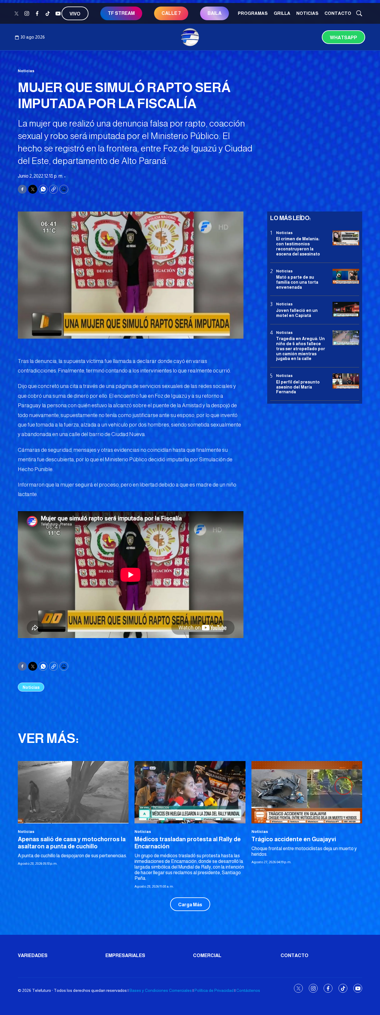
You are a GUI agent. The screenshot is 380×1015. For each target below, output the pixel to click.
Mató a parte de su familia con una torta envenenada (297, 282)
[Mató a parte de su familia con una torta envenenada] (345, 276)
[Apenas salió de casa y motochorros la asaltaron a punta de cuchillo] (73, 792)
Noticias (307, 13)
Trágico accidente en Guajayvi (293, 839)
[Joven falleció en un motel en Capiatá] (345, 309)
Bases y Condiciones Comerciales (160, 990)
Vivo (74, 13)
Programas (253, 13)
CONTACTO (337, 13)
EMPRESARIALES (125, 955)
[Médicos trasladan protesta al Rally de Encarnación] (189, 792)
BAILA (214, 13)
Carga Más (190, 904)
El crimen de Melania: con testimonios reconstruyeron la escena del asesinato (298, 246)
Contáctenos (248, 990)
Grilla (282, 13)
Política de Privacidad (214, 990)
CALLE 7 (171, 13)
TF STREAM (121, 13)
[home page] (190, 37)
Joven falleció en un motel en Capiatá (297, 313)
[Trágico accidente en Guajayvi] (306, 792)
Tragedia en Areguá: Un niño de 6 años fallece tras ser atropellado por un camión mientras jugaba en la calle (300, 348)
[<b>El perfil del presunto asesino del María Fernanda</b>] (345, 381)
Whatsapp (343, 37)
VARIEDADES (33, 955)
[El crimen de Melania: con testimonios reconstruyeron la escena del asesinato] (345, 238)
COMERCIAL (207, 955)
